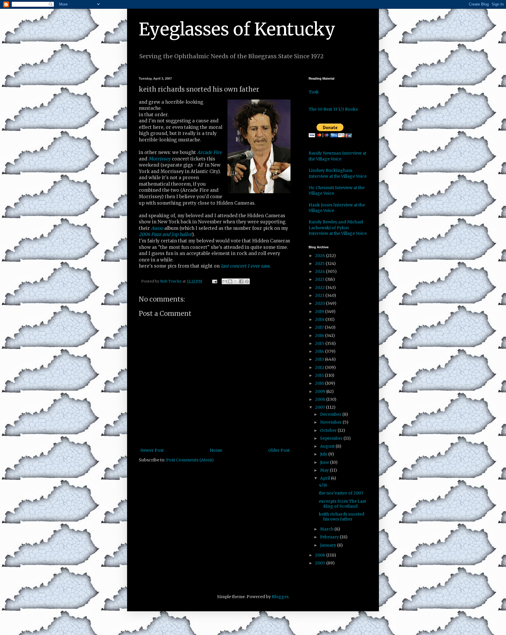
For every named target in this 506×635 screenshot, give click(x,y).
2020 (320, 303)
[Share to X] (236, 281)
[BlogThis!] (230, 281)
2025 (320, 263)
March (327, 529)
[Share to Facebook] (241, 281)
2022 (320, 287)
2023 (320, 279)
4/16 (323, 485)
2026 (320, 255)
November (331, 422)
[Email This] (225, 281)
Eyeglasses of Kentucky (237, 29)
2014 (320, 351)
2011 (320, 375)
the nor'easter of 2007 (341, 493)
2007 (320, 407)
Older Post (279, 450)
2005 (320, 563)
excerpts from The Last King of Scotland (342, 504)
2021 (320, 295)
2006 (320, 555)
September (331, 438)
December (331, 414)
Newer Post (152, 450)
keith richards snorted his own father (341, 516)
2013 (320, 359)
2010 (320, 383)
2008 (320, 399)
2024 (320, 271)
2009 (320, 391)
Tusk (314, 92)
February (330, 537)
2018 (320, 319)
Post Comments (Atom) (190, 460)
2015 (320, 343)
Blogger (280, 596)
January (328, 545)
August (328, 446)
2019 (320, 311)
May (325, 470)
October (329, 430)
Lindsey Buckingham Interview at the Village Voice (338, 173)
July (324, 454)
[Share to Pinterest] (247, 281)
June (325, 462)
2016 (320, 335)
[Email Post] (214, 281)
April (325, 478)
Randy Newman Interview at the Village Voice (337, 156)
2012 (320, 367)
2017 (320, 327)
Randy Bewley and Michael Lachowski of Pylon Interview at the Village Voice (338, 227)
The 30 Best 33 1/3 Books (333, 109)
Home (216, 450)
